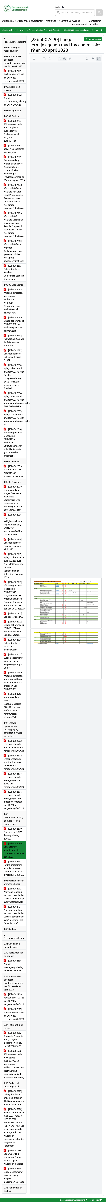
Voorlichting (65, 21)
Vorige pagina (94, 39)
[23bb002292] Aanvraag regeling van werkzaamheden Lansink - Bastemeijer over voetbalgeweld (14, 895)
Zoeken (58, 7)
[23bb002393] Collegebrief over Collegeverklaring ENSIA (13, 355)
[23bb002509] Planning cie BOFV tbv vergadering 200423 (13, 834)
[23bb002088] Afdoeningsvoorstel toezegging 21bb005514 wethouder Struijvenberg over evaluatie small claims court (13, 301)
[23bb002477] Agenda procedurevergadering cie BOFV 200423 (15, 100)
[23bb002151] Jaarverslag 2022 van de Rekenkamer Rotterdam (14, 340)
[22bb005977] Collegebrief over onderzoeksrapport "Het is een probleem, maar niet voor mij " (14, 1098)
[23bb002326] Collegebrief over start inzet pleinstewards (13, 645)
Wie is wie (51, 21)
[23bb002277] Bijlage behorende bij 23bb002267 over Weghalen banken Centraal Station (14, 628)
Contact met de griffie (95, 22)
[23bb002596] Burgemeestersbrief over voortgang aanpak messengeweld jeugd (14, 1175)
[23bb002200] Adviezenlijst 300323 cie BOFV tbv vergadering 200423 (14, 999)
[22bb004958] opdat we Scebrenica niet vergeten (14, 148)
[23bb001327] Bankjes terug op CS (13, 615)
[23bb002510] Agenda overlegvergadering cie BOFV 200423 (13, 966)
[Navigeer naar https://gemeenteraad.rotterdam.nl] (15, 10)
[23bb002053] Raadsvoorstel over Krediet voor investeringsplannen (13, 471)
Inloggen (96, 1200)
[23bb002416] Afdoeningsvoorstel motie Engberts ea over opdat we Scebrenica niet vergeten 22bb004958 (13, 131)
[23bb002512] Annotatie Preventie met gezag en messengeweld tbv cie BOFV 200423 (13, 1039)
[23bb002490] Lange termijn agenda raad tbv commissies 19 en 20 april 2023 (14, 850)
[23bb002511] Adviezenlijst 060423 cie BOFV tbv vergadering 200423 (14, 1014)
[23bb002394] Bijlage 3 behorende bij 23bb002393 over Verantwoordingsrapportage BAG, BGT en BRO (15, 400)
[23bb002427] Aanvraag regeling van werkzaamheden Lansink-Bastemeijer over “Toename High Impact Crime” (14, 915)
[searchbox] (75, 12)
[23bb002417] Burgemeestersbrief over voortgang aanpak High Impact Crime (13, 661)
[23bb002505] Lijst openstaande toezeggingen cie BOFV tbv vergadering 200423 (14, 780)
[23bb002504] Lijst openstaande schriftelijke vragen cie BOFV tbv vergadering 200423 (14, 762)
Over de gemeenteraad (79, 22)
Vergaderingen (22, 21)
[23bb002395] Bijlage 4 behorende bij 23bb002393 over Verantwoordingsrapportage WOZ (15, 418)
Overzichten (37, 21)
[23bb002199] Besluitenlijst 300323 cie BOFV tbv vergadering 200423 (14, 76)
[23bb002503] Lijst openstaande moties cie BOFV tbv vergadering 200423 (14, 746)
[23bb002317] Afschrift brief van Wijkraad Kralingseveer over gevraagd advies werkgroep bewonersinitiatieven (14, 251)
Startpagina (8, 21)
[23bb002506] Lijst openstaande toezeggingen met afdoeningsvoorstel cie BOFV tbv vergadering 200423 (14, 800)
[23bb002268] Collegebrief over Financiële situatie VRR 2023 (13, 544)
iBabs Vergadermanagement (72, 1200)
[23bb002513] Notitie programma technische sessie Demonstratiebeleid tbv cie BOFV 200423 (14, 868)
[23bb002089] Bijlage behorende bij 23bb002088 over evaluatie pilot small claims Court (14, 324)
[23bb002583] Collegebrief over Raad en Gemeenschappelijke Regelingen (14, 272)
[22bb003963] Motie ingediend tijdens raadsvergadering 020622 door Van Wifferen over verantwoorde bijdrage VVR (13, 705)
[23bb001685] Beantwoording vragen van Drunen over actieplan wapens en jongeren (13, 1157)
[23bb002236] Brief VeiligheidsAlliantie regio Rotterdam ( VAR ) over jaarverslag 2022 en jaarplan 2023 (13, 525)
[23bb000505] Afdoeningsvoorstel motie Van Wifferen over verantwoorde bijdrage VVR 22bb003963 (13, 680)
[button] (99, 12)
